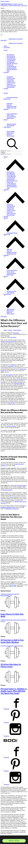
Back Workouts (11, 57)
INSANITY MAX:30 (19, 383)
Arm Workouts (11, 56)
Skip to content (5, 1)
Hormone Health (11, 116)
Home (5, 46)
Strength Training (11, 68)
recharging (10, 366)
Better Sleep (10, 118)
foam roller (13, 585)
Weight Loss (7, 99)
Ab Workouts (10, 54)
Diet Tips (9, 105)
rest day (13, 364)
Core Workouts (11, 60)
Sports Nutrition (11, 85)
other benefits (8, 490)
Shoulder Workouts (12, 63)
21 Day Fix (22, 379)
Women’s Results (11, 124)
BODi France (10, 133)
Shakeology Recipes (12, 97)
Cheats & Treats (11, 82)
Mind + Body (10, 115)
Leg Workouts (10, 62)
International (7, 127)
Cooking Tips (10, 81)
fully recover (11, 402)
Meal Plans (10, 84)
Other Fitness (17, 330)
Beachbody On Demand (12, 508)
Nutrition (6, 72)
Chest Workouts (11, 59)
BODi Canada (10, 136)
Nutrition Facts (11, 78)
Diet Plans (9, 103)
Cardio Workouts (11, 66)
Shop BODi (4, 40)
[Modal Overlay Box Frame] (14, 839)
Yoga (8, 71)
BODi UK (9, 134)
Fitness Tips (10, 65)
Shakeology (10, 76)
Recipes (6, 93)
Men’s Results (10, 125)
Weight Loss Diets (12, 106)
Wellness (6, 109)
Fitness (6, 50)
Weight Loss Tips (11, 107)
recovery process (11, 426)
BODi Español (10, 131)
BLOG (5, 330)
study (11, 497)
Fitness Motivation (12, 113)
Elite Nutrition (11, 87)
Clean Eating (10, 79)
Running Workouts (12, 69)
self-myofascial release (20, 485)
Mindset (6, 88)
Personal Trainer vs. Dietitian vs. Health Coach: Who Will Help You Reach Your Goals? (14, 691)
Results (6, 119)
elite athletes (9, 374)
